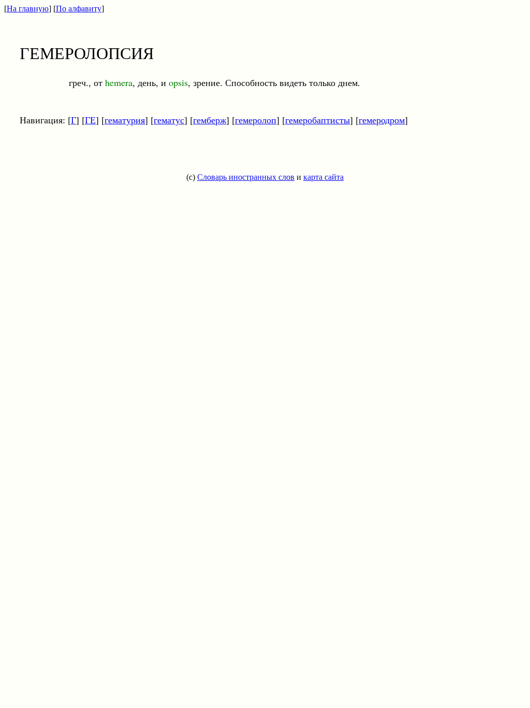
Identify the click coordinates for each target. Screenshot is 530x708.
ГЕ (90, 120)
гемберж (209, 120)
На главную (28, 8)
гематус (169, 120)
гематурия (125, 120)
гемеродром (382, 120)
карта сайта (323, 177)
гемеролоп (255, 120)
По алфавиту (78, 8)
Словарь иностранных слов (246, 177)
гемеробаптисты (317, 120)
